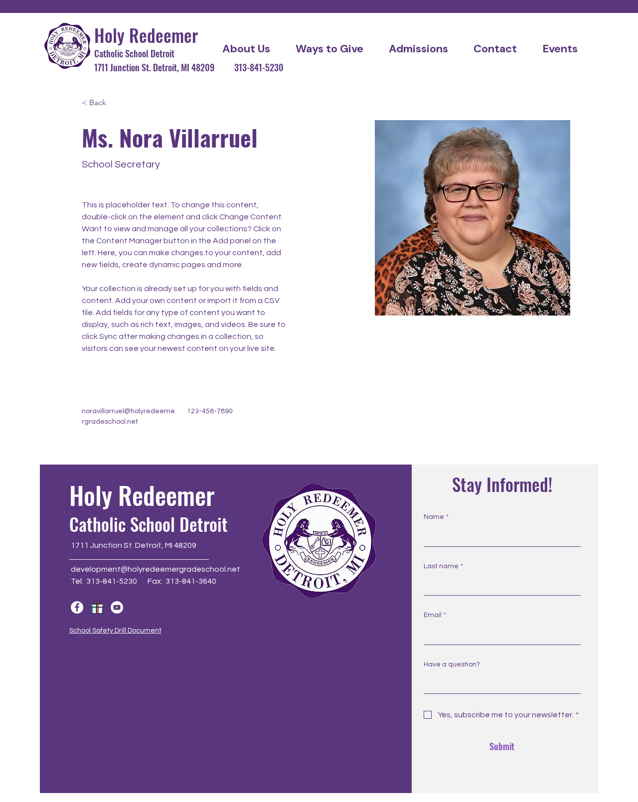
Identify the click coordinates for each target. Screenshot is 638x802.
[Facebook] (77, 607)
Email (435, 615)
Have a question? (452, 664)
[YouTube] (117, 607)
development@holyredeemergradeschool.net (155, 569)
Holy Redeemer (146, 35)
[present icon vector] (97, 607)
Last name (443, 566)
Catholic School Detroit (134, 53)
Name (436, 516)
